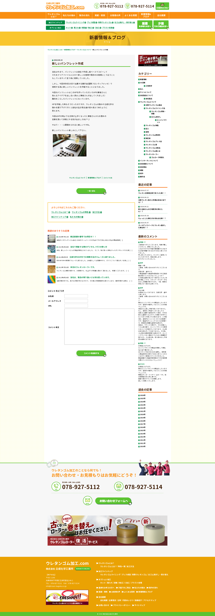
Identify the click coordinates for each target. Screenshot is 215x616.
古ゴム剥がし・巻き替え (123, 22)
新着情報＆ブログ (69, 50)
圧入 (147, 129)
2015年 (142, 430)
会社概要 (102, 597)
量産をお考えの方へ (106, 587)
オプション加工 (55, 28)
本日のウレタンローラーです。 (83, 267)
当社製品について (146, 95)
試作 (141, 173)
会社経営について (146, 164)
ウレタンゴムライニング (75, 22)
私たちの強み (75, 216)
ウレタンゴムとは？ (59, 212)
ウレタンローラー (152, 154)
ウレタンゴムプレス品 (154, 141)
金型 (147, 132)
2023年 (142, 405)
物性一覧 (121, 566)
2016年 (142, 427)
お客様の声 (115, 591)
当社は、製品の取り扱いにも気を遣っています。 (90, 277)
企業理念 (112, 600)
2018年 (142, 421)
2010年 (142, 446)
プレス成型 (91, 22)
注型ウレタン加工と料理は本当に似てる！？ (152, 199)
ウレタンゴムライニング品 (155, 108)
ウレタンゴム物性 (152, 125)
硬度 (141, 170)
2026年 (142, 395)
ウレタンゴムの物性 (80, 212)
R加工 (90, 28)
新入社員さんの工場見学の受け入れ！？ (150, 208)
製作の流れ (153, 587)
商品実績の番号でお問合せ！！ (83, 236)
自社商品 (143, 167)
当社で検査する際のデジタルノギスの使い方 (88, 246)
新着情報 (143, 79)
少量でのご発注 (124, 587)
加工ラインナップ (55, 22)
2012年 (142, 440)
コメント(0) (107, 178)
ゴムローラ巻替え (157, 157)
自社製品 (149, 99)
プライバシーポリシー (121, 605)
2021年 (142, 411)
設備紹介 (138, 600)
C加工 (97, 28)
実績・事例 (103, 591)
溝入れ (76, 28)
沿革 (119, 600)
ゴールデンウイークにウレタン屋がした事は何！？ (152, 225)
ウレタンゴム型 (151, 145)
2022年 (142, 408)
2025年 (142, 398)
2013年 (142, 437)
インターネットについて (149, 161)
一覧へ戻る (91, 191)
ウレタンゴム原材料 (153, 135)
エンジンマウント (162, 121)
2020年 (142, 414)
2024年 (142, 402)
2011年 (142, 443)
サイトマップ (139, 605)
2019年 (142, 418)
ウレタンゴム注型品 (153, 148)
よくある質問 (129, 591)
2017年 (142, 424)
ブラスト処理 (107, 28)
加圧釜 (148, 138)
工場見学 (149, 86)
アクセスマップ (149, 600)
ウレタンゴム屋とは (153, 151)
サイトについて (145, 92)
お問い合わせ (104, 605)
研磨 (83, 28)
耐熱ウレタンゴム (105, 22)
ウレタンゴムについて (84, 50)
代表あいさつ (127, 600)
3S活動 (142, 83)
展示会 (142, 177)
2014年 (142, 434)
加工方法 (96, 212)
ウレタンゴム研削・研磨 (158, 112)
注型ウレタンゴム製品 (154, 105)
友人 (141, 89)
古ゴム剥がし (156, 117)
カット (68, 28)
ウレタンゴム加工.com (55, 50)
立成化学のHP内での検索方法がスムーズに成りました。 (93, 257)
